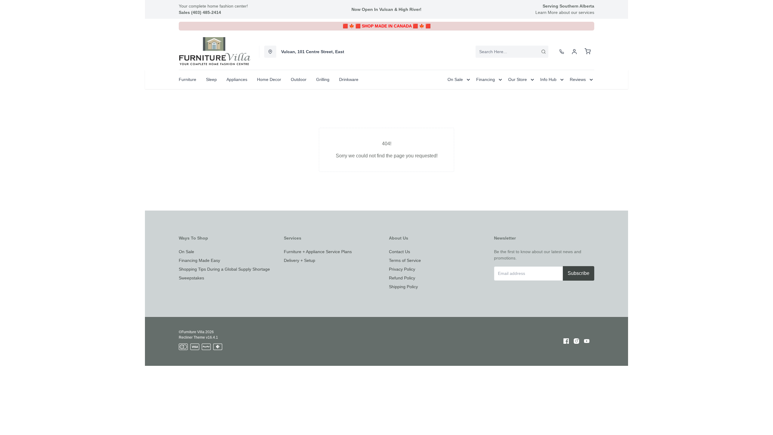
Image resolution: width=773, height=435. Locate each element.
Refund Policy (402, 278)
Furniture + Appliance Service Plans (318, 251)
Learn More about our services (564, 12)
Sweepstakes (191, 278)
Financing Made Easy (199, 260)
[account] (574, 52)
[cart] (588, 51)
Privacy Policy (402, 269)
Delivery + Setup (299, 260)
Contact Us (399, 251)
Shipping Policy (403, 286)
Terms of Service (405, 260)
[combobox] (512, 52)
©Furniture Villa (191, 332)
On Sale (186, 251)
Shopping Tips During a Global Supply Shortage (224, 269)
